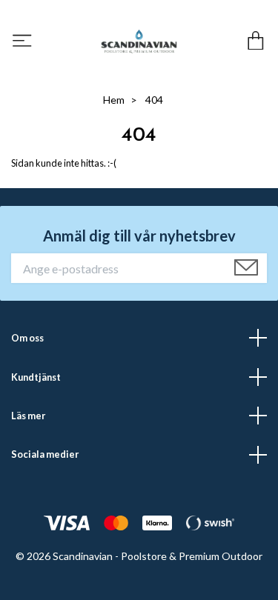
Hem (114, 99)
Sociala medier (45, 454)
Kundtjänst (36, 377)
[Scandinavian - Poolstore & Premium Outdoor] (139, 41)
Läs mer (28, 415)
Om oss (27, 338)
